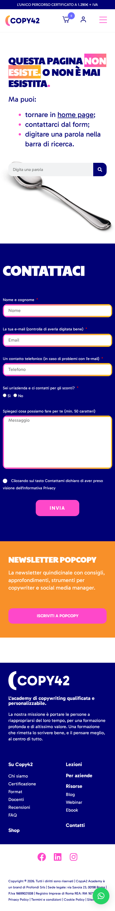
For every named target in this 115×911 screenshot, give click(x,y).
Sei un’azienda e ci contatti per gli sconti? (39, 388)
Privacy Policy (18, 900)
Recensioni (19, 807)
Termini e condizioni (46, 900)
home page (76, 114)
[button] (101, 896)
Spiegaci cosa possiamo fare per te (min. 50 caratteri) (49, 411)
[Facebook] (41, 857)
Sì (9, 396)
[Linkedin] (57, 857)
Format (15, 791)
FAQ (12, 815)
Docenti (16, 799)
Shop (14, 830)
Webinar (74, 802)
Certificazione (22, 783)
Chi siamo (18, 776)
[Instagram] (73, 857)
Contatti (75, 825)
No (20, 396)
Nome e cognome (19, 299)
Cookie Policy (74, 900)
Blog (70, 794)
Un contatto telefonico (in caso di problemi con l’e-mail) (51, 358)
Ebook (72, 810)
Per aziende (79, 775)
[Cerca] (100, 169)
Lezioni (74, 764)
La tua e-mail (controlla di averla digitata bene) (44, 329)
